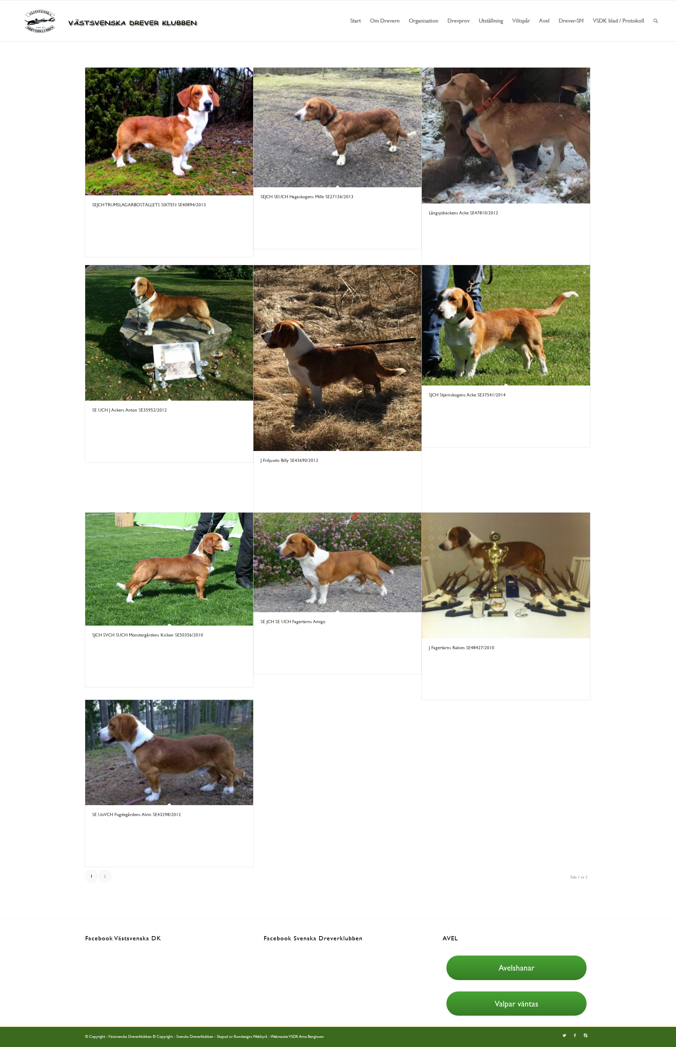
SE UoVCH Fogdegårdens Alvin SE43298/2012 (136, 814)
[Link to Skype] (585, 1035)
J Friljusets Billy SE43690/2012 (289, 460)
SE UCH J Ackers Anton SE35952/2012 (129, 410)
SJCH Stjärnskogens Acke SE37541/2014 (467, 394)
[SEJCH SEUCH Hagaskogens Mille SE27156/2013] (337, 127)
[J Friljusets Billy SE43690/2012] (337, 358)
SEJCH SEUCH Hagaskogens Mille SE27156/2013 (307, 196)
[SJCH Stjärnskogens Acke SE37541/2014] (506, 325)
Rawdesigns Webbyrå (250, 1036)
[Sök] (656, 20)
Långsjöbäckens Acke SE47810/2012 (463, 212)
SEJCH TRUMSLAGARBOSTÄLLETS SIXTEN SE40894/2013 (149, 204)
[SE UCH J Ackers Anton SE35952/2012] (169, 333)
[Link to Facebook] (575, 1035)
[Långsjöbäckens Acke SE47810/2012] (506, 135)
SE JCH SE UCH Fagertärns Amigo (293, 621)
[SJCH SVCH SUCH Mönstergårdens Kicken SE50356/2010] (169, 569)
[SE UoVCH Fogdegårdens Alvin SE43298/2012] (169, 752)
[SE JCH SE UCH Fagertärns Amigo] (337, 562)
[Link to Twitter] (564, 1035)
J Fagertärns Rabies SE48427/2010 (461, 647)
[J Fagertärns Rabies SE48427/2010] (506, 575)
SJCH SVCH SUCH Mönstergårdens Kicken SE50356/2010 (147, 635)
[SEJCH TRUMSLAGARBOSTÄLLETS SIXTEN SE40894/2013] (169, 131)
